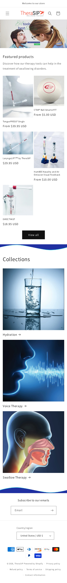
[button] (7, 13)
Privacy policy (53, 563)
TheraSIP (19, 563)
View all (33, 235)
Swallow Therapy (15, 477)
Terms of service (34, 569)
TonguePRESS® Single (14, 121)
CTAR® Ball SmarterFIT (45, 109)
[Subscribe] (52, 510)
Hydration (10, 335)
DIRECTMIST (9, 219)
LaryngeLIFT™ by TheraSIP (17, 158)
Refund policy (16, 569)
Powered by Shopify (33, 563)
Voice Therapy (13, 406)
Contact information (35, 575)
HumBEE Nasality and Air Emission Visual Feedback (47, 173)
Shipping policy (53, 569)
